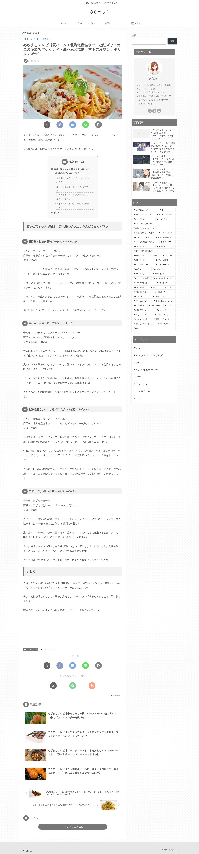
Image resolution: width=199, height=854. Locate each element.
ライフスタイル (32, 649)
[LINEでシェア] (85, 124)
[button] (98, 124)
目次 (71, 161)
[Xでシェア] (47, 124)
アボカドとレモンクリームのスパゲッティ (72, 205)
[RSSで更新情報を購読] (92, 685)
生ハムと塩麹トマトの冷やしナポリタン (72, 188)
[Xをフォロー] (53, 685)
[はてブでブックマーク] (72, 124)
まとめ (57, 212)
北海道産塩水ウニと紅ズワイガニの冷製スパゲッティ (72, 197)
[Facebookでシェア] (59, 124)
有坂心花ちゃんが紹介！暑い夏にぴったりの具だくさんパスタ (71, 171)
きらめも (154, 78)
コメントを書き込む (72, 826)
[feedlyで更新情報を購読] (72, 685)
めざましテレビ (48, 649)
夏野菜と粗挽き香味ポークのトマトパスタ (72, 180)
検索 (134, 35)
